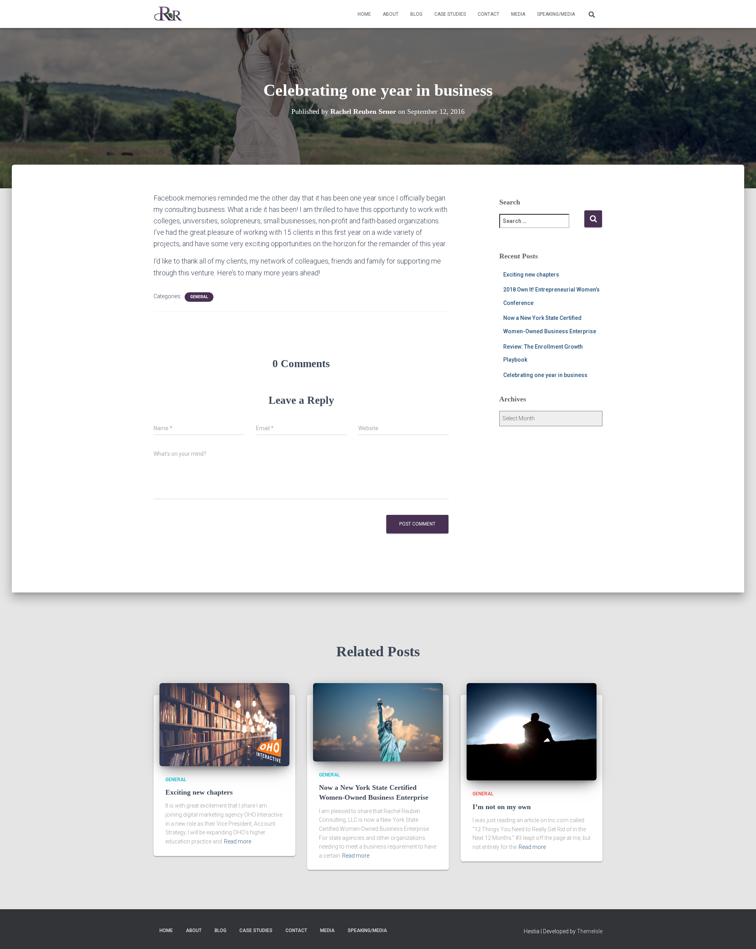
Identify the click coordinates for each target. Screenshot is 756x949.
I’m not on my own (501, 807)
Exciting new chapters (531, 274)
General (199, 297)
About (390, 14)
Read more (237, 841)
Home (364, 14)
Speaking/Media (556, 14)
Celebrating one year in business (545, 375)
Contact (488, 14)
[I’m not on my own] (532, 731)
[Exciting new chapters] (224, 724)
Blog (416, 14)
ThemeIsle (589, 931)
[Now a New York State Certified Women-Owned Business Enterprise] (378, 722)
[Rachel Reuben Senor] (168, 14)
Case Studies (450, 14)
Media (518, 14)
